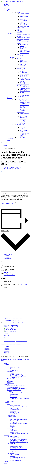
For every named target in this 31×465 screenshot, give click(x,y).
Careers (22, 15)
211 (21, 126)
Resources (9, 98)
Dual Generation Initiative (24, 45)
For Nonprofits (20, 112)
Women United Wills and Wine (12, 168)
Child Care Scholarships (23, 128)
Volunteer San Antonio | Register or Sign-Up (25, 80)
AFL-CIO (22, 19)
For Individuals (20, 124)
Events (18, 93)
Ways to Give (20, 58)
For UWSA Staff (21, 137)
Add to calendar (5, 230)
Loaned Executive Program (17, 440)
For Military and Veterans (24, 131)
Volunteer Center (21, 68)
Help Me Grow (23, 47)
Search (8, 140)
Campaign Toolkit (24, 100)
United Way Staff (24, 16)
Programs (19, 43)
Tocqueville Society (25, 91)
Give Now (6, 5)
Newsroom (19, 30)
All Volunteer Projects (23, 70)
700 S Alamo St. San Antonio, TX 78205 (11, 344)
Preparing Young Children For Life (16, 385)
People (18, 12)
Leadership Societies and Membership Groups (23, 84)
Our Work (9, 33)
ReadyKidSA (23, 50)
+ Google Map (23, 284)
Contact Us (10, 138)
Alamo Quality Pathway (23, 21)
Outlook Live (7, 258)
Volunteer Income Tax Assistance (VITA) (24, 134)
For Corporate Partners (22, 99)
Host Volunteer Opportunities (23, 117)
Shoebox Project (24, 77)
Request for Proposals (23, 122)
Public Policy (20, 32)
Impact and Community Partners (25, 24)
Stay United (23, 89)
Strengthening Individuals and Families (17, 388)
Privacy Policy (4, 357)
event (5, 275)
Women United (23, 92)
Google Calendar (8, 254)
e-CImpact (22, 114)
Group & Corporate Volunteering (25, 102)
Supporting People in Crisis (23, 41)
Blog (18, 54)
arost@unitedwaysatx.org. (7, 203)
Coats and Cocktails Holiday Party (13, 167)
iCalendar (6, 255)
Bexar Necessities (24, 113)
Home (8, 9)
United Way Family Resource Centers (25, 52)
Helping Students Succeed (23, 37)
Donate (21, 60)
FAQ (18, 29)
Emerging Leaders (24, 86)
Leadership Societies (25, 88)
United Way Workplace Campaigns (23, 66)
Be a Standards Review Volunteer (24, 73)
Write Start (22, 82)
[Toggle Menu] (4, 8)
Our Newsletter (20, 96)
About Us (9, 10)
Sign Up (6, 4)
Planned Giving (24, 62)
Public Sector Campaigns (23, 119)
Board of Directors (24, 13)
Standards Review (24, 26)
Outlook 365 (7, 257)
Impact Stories (20, 55)
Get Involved (10, 57)
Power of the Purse (24, 95)
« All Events (4, 145)
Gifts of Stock (23, 61)
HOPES (22, 48)
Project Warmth (24, 75)
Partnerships (20, 18)
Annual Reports (20, 27)
